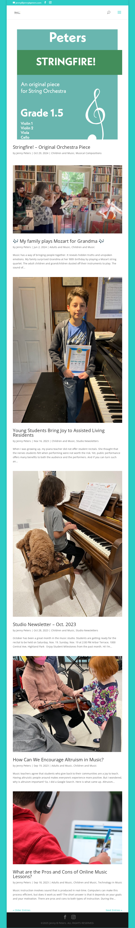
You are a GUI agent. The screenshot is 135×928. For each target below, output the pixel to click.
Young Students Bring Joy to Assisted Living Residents (59, 432)
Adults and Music (60, 247)
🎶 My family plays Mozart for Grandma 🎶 (58, 241)
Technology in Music (110, 882)
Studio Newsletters (87, 441)
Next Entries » (114, 910)
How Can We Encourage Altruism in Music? (58, 759)
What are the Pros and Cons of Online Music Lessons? (60, 874)
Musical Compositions (89, 153)
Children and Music (62, 153)
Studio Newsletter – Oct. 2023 (44, 624)
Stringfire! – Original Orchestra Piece (51, 147)
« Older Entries (21, 910)
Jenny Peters (23, 153)
